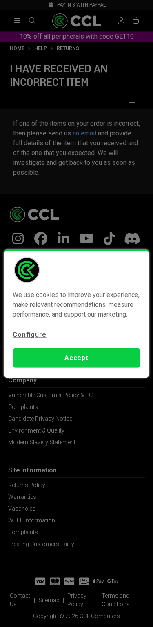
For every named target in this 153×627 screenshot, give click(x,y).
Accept (76, 358)
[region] (76, 313)
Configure (29, 334)
